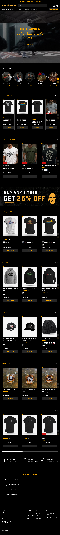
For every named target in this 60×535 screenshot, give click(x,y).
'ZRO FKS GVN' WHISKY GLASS (9, 389)
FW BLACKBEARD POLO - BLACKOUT (10, 437)
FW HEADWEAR (42, 83)
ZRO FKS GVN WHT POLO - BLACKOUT (29, 437)
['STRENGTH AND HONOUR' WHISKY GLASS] (49, 378)
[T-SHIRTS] (18, 77)
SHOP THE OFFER (30, 44)
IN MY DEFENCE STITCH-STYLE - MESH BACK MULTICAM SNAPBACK (10, 339)
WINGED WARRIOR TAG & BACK (37, 116)
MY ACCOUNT (38, 518)
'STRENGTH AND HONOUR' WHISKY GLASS (49, 390)
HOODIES (30, 83)
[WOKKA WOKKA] (22, 107)
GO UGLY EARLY (6, 165)
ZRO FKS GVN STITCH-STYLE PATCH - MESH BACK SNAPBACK (29, 339)
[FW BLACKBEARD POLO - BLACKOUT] (10, 425)
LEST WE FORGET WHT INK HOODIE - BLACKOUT (49, 289)
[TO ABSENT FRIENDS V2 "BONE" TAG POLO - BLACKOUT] (49, 425)
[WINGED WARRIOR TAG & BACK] (37, 107)
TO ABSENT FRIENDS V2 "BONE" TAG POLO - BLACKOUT (49, 437)
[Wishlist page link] (51, 6)
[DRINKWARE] (53, 77)
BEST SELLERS (7, 83)
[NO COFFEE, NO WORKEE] (51, 107)
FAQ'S (37, 515)
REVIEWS (27, 518)
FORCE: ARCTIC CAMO (7, 116)
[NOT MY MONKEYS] (30, 226)
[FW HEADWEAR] (41, 77)
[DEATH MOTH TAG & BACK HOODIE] (30, 277)
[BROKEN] (30, 154)
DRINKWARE (53, 83)
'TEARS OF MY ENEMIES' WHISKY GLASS (29, 390)
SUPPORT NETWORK (30, 515)
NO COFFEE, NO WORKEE (51, 116)
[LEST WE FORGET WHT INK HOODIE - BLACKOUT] (49, 277)
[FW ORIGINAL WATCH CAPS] (49, 327)
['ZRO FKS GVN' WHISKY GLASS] (10, 378)
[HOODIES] (30, 77)
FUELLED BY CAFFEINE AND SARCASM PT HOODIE (10, 289)
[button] (57, 5)
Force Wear (6, 530)
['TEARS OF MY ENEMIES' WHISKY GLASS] (30, 378)
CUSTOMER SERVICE (40, 520)
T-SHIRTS (18, 83)
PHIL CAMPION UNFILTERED (38, 9)
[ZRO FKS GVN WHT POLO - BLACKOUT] (30, 425)
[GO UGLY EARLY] (10, 154)
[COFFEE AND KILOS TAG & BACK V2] (49, 154)
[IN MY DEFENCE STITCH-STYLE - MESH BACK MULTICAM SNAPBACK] (10, 327)
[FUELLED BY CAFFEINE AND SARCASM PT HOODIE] (10, 277)
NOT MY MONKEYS (26, 238)
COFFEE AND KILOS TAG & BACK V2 (49, 165)
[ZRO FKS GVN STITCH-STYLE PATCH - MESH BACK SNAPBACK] (30, 327)
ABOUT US (28, 513)
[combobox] (32, 5)
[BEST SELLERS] (7, 77)
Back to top (30, 504)
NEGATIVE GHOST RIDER (8, 238)
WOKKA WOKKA (20, 116)
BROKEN (24, 165)
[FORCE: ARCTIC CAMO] (8, 107)
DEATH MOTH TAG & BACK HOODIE (29, 289)
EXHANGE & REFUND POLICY (51, 517)
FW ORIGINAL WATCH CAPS (47, 339)
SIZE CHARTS (38, 513)
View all (56, 95)
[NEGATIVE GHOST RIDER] (10, 226)
